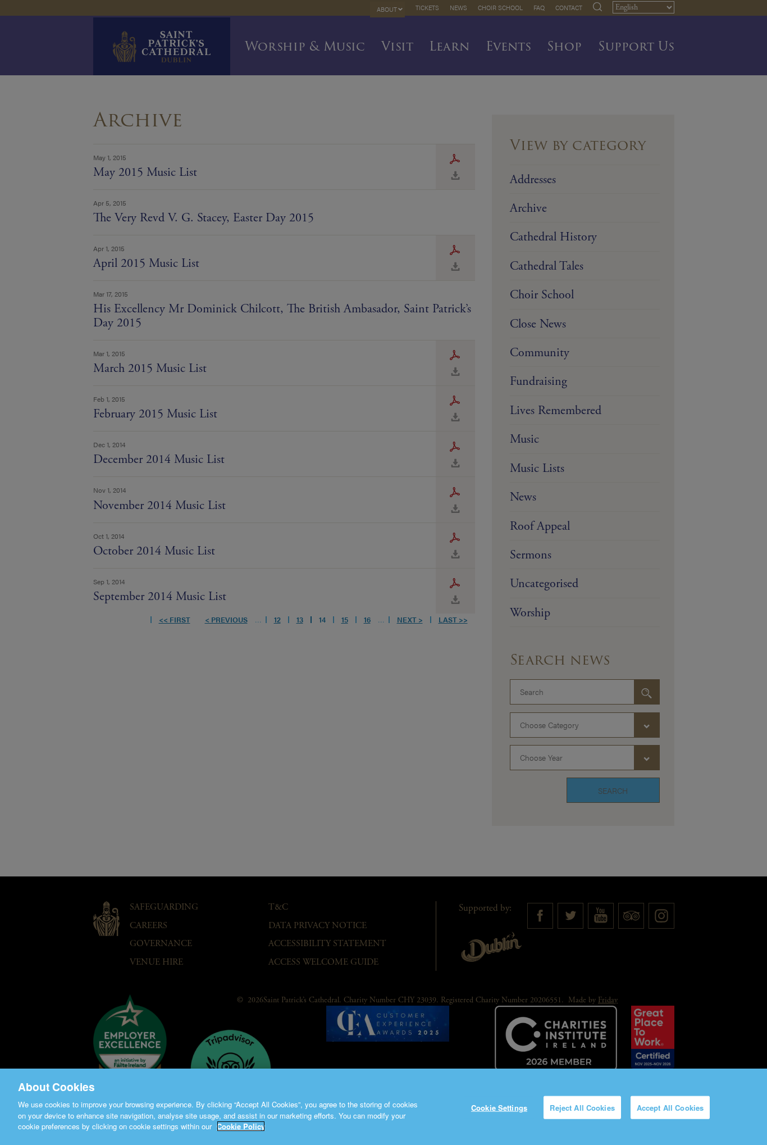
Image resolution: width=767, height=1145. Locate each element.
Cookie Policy (241, 1126)
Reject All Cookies (582, 1107)
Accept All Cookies (670, 1107)
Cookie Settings (499, 1107)
